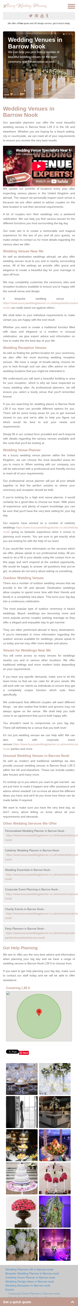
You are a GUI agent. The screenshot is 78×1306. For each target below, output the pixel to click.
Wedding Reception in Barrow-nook (27, 1285)
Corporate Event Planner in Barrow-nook (34, 1293)
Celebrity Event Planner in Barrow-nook (30, 1277)
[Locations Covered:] (5, 6)
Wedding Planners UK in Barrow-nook (29, 1269)
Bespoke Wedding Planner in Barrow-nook (32, 1273)
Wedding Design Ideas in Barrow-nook (29, 1281)
